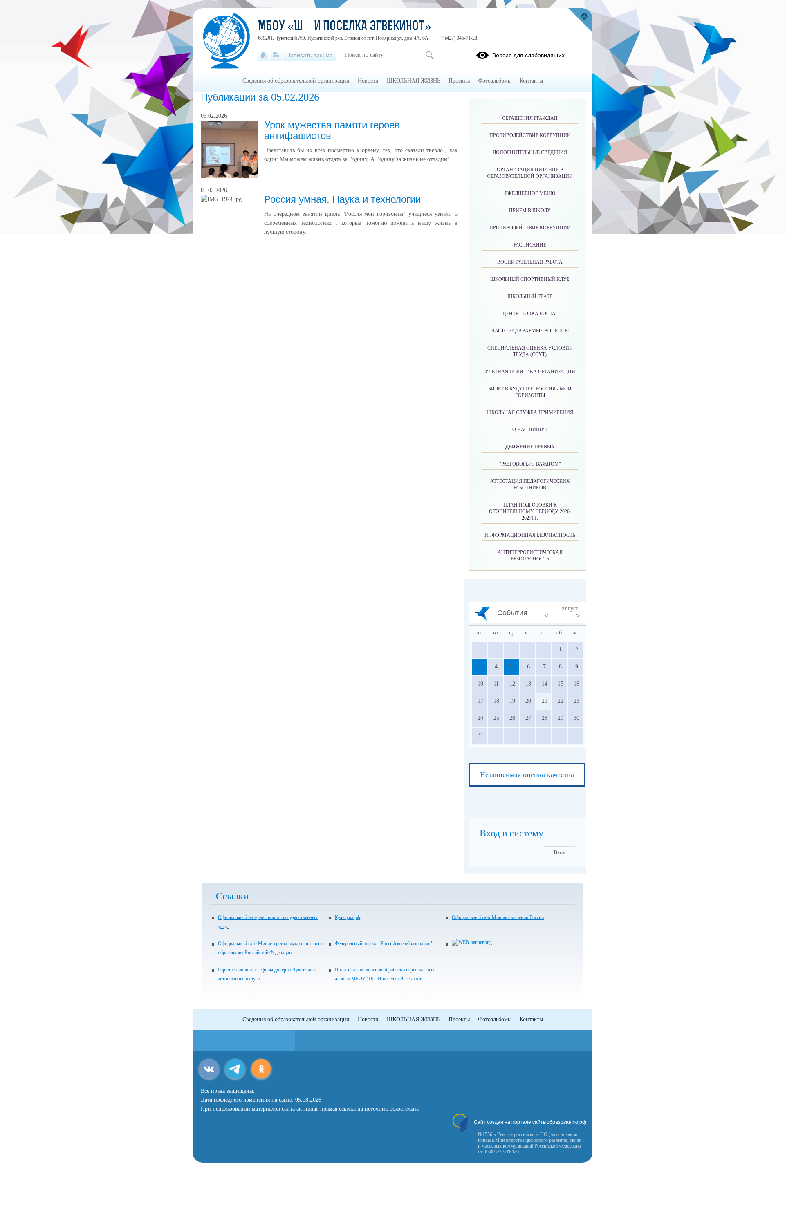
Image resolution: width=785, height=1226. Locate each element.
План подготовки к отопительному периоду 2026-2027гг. (530, 511)
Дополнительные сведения (530, 152)
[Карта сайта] (276, 55)
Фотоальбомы (494, 81)
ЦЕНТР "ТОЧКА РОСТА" (530, 313)
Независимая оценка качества (527, 775)
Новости (368, 81)
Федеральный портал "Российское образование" (383, 943)
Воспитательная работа (530, 262)
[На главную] (263, 55)
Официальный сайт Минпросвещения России (498, 917)
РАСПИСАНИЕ (530, 245)
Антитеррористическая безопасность (530, 555)
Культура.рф (347, 917)
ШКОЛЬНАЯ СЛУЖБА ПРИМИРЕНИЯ (530, 412)
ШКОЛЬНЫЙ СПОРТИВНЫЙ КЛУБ (530, 279)
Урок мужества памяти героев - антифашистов (335, 130)
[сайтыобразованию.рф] (580, 20)
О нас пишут (529, 430)
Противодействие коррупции (530, 135)
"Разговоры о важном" (530, 464)
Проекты (459, 81)
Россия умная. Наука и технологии (342, 199)
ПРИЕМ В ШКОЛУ (530, 210)
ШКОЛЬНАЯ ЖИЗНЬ (413, 81)
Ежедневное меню (530, 193)
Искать (429, 55)
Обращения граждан (530, 118)
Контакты (531, 81)
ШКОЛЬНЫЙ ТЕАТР (529, 296)
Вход (559, 852)
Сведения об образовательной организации (296, 81)
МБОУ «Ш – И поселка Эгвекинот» (344, 26)
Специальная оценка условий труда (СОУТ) (530, 351)
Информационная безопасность (529, 535)
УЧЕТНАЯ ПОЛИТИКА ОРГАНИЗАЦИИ (530, 371)
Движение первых (530, 447)
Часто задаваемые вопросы (530, 331)
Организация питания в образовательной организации (530, 173)
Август (569, 608)
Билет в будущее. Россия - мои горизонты (530, 392)
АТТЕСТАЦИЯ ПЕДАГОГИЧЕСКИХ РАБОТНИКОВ (530, 484)
